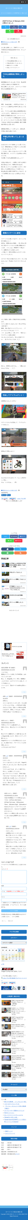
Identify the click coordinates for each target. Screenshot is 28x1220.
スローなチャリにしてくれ (11, 1104)
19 (9, 957)
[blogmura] (14, 979)
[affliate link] (13, 988)
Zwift (9, 495)
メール (12, 891)
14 (16, 956)
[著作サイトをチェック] (7, 549)
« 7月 (2, 964)
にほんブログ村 (21, 498)
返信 (24, 692)
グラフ (17, 1154)
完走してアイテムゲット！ (13, 67)
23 (22, 957)
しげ (7, 696)
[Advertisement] (14, 516)
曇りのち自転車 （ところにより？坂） (15, 1101)
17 (3, 957)
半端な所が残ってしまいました (14, 63)
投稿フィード (9, 1131)
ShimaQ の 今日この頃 (11, 1117)
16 (22, 956)
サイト (3, 897)
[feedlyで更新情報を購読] (7, 552)
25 (6, 959)
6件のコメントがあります (9, 42)
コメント (4, 869)
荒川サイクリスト (9, 1112)
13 (12, 956)
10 (3, 956)
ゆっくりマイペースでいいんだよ (13, 1115)
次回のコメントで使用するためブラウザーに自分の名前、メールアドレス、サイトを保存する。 (14, 905)
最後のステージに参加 (12, 65)
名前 (2, 885)
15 (19, 956)
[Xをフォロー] (20, 549)
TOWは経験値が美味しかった (14, 61)
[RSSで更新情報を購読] (20, 552)
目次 (12, 57)
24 (3, 959)
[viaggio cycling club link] (7, 969)
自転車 (4, 495)
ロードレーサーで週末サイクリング (14, 1110)
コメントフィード (10, 1133)
